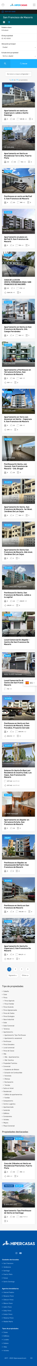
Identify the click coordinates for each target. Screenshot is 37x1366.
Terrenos (6, 1029)
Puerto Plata (7, 1274)
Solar (5, 1023)
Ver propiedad (18, 102)
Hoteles (6, 1120)
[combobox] (18, 47)
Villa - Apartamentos (11, 1057)
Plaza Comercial (8, 1126)
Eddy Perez (7, 1310)
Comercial (6, 1066)
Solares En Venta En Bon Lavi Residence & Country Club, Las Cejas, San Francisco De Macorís (18, 773)
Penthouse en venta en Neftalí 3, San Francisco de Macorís (18, 197)
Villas (5, 1347)
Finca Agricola (9, 1001)
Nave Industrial (8, 1019)
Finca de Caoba (8, 1013)
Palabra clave (6, 27)
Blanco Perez (8, 1303)
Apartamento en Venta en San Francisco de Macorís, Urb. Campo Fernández (18, 329)
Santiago (6, 1271)
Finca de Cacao (8, 1051)
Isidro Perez (7, 1307)
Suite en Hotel (8, 1088)
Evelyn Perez (7, 1314)
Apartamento (8, 1032)
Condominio (7, 1116)
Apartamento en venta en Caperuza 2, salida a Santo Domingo (16, 112)
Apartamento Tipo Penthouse (15, 1035)
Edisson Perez (8, 1300)
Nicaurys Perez (8, 1296)
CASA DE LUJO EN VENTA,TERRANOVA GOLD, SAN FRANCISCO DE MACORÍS (17, 282)
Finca (5, 998)
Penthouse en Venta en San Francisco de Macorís (16, 906)
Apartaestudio (8, 1107)
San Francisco (8, 1263)
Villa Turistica (9, 1060)
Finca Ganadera (8, 1044)
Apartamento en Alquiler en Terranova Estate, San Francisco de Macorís (16, 822)
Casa (5, 994)
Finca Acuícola (8, 1007)
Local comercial (8, 1048)
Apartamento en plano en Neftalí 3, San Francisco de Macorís (16, 239)
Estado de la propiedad (10, 53)
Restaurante (8, 1082)
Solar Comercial (8, 1026)
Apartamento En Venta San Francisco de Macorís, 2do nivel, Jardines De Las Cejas (18, 552)
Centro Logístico (9, 1104)
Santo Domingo (9, 1281)
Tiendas (7, 1085)
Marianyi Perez (8, 1318)
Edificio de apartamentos (13, 1095)
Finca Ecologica (8, 1016)
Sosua (5, 1278)
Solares (6, 1343)
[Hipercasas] (18, 7)
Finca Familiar (9, 1004)
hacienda (6, 1110)
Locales (6, 1339)
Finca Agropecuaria (10, 1010)
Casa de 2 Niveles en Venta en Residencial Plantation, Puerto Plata (18, 1165)
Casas (5, 1332)
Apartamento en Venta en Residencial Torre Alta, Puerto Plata (17, 155)
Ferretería (7, 1076)
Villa (4, 1054)
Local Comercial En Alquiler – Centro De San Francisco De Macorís (17, 642)
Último (24, 975)
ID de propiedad (7, 36)
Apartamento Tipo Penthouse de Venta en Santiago (17, 1211)
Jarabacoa (7, 1267)
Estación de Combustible (13, 1073)
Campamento (8, 1101)
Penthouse (7, 1041)
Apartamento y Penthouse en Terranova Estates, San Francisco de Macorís (17, 372)
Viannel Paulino (8, 1292)
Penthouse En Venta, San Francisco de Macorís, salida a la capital (17, 595)
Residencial (7, 1091)
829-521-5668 (10, 12)
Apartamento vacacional (13, 1038)
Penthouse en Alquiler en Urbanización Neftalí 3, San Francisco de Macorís (16, 865)
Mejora (5, 1123)
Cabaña (6, 991)
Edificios (6, 1113)
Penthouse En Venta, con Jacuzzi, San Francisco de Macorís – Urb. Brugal (16, 466)
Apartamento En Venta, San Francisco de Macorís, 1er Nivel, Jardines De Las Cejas (18, 509)
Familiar (7, 1098)
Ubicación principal (9, 44)
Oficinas (7, 1079)
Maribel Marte (8, 1321)
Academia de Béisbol (11, 1069)
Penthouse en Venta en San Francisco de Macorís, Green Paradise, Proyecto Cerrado (16, 725)
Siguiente (12, 975)
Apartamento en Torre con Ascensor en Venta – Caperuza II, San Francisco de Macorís (18, 419)
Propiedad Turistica (10, 1063)
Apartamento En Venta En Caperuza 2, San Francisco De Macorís (17, 948)
